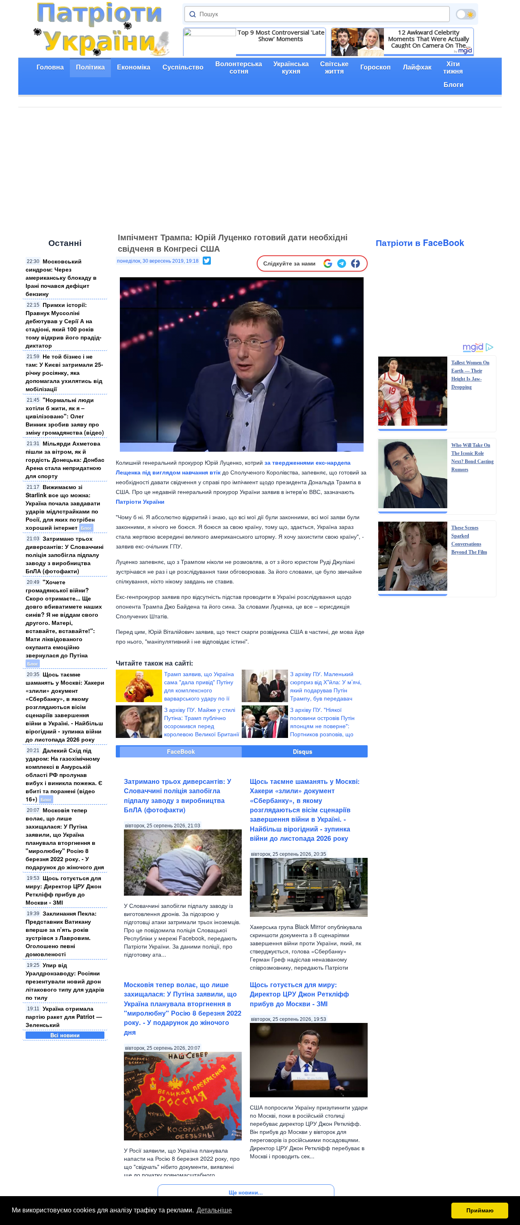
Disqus (302, 751)
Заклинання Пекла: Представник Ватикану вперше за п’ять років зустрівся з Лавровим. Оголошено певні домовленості (61, 933)
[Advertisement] (260, 168)
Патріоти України (140, 501)
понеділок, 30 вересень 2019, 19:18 (158, 261)
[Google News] (328, 263)
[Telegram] (341, 263)
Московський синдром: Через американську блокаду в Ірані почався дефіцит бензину (61, 277)
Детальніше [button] (214, 1210)
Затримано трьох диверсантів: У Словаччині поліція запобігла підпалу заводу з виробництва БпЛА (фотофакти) (65, 554)
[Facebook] (355, 263)
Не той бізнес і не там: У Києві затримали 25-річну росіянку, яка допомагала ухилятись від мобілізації (64, 372)
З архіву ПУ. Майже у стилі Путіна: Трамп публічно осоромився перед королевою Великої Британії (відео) (201, 725)
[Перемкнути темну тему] (466, 14)
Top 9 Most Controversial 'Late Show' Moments (281, 35)
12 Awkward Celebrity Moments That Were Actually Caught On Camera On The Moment (428, 38)
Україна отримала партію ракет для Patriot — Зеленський (64, 1016)
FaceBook (181, 751)
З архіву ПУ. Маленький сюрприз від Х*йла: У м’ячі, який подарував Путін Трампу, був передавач (326, 686)
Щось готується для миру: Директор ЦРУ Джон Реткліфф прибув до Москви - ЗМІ (63, 890)
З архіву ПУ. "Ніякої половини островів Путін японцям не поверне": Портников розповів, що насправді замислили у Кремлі (298, 729)
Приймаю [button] (480, 1210)
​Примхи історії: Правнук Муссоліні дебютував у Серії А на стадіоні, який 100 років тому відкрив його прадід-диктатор (64, 324)
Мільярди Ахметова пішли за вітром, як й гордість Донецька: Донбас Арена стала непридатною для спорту (65, 459)
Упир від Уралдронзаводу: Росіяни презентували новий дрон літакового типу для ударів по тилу (65, 981)
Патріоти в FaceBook (420, 242)
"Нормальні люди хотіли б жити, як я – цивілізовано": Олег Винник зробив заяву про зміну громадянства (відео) (65, 416)
